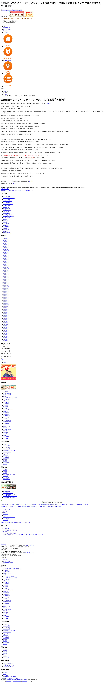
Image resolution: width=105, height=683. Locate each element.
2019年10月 (6, 306)
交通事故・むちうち (8, 491)
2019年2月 (6, 318)
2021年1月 (6, 283)
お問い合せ (6, 515)
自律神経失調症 (7, 429)
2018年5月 (6, 331)
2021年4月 (6, 279)
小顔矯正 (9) (6, 213)
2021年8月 (6, 273)
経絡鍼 (5, 471)
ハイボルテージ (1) (8, 204)
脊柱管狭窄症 (6, 423)
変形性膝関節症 (7, 421)
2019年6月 (6, 312)
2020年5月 (6, 295)
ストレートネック (8, 409)
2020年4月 (6, 297)
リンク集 (5, 520)
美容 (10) (5, 220)
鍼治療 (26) (6, 229)
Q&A (4, 512)
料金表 (5, 30)
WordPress (8, 681)
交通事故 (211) (7, 208)
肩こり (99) (6, 223)
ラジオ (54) (6, 207)
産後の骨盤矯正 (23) (8, 216)
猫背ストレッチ (7, 531)
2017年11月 (6, 340)
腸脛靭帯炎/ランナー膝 (9, 450)
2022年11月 (6, 250)
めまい (5, 424)
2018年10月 (6, 324)
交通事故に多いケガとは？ (10, 530)
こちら (31, 181)
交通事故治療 (6, 27)
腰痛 (4, 435)
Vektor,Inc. (24, 681)
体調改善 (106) (7, 210)
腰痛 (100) (5, 225)
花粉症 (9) (5, 228)
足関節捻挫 (6, 456)
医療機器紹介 (6, 479)
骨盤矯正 (5, 391)
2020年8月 (6, 291)
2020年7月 (6, 292)
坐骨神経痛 (6, 402)
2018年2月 (6, 336)
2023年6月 (6, 240)
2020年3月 (6, 298)
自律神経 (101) (7, 226)
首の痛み (5, 438)
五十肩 (5, 431)
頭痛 (4, 396)
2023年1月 (6, 247)
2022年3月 (6, 262)
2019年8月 (6, 309)
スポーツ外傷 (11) (7, 201)
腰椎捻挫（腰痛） (8, 493)
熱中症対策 (6, 528)
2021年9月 (6, 271)
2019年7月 (6, 310)
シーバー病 (6, 417)
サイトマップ (6, 518)
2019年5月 (6, 313)
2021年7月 (6, 274)
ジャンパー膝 (6, 449)
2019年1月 (6, 319)
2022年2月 (6, 264)
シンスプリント (7, 452)
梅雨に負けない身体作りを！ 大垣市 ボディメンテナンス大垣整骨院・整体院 (23, 534)
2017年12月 (6, 339)
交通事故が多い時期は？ (9, 533)
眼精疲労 (5, 406)
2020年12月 (6, 285)
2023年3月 (6, 244)
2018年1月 (6, 337)
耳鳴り (5, 408)
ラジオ (5, 656)
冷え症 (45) (6, 211)
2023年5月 (6, 241)
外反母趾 (5, 418)
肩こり (5, 434)
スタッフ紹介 (6, 509)
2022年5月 (6, 259)
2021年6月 (6, 276)
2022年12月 (6, 249)
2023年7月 (6, 238)
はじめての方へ (7, 29)
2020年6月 (6, 294)
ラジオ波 (5, 476)
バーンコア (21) (7, 205)
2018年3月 (6, 334)
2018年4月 (6, 333)
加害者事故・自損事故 (9, 497)
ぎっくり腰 (6, 400)
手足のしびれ (6, 426)
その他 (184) (6, 196)
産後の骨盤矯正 (7, 393)
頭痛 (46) (5, 231)
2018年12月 (6, 321)
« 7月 (2, 359)
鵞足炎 (5, 464)
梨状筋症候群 (6, 415)
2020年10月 (6, 288)
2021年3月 (6, 280)
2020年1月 (6, 301)
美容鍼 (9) (5, 222)
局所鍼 (5, 470)
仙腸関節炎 (6, 414)
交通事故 (48, 103)
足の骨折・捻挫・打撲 (9, 494)
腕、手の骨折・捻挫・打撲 (10, 496)
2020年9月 (6, 289)
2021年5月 (6, 277)
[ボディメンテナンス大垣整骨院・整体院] (11, 10)
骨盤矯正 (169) (7, 232)
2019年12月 (6, 303)
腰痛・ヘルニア (7, 394)
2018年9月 (6, 325)
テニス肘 (5, 453)
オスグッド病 (6, 447)
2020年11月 (6, 286)
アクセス (5, 32)
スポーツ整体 (6, 444)
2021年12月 (6, 267)
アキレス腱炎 (6, 446)
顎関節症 (5, 405)
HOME (5, 362)
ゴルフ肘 (5, 455)
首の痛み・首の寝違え (9, 576)
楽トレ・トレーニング (9, 474)
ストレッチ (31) (7, 199)
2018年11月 (6, 322)
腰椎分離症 (6, 412)
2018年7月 (6, 328)
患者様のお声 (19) (7, 214)
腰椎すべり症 (6, 411)
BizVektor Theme (17, 681)
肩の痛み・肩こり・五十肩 (10, 397)
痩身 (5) (5, 219)
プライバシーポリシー (9, 517)
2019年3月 (6, 316)
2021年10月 (6, 270)
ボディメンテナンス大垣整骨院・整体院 (17, 679)
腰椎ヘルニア (6, 432)
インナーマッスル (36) (9, 198)
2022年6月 (6, 258)
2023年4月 (6, 243)
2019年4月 (6, 315)
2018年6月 (6, 330)
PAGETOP (3, 544)
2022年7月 (6, 256)
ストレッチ (6, 477)
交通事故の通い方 (8, 562)
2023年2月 (6, 246)
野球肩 (5, 461)
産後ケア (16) (6, 217)
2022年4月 (6, 261)
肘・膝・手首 (6, 399)
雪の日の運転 (5, 189)
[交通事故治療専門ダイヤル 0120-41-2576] (52, 502)
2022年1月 (6, 265)
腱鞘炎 (5, 428)
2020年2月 (6, 300)
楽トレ (5, 654)
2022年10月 (6, 252)
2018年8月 (6, 327)
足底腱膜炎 (6, 458)
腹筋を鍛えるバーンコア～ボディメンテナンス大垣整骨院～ (17, 190)
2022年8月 (6, 255)
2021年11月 (6, 268)
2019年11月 (6, 304)
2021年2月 (6, 282)
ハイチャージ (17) (7, 202)
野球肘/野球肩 (7, 462)
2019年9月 (6, 307)
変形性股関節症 (7, 420)
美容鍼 (5, 473)
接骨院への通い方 (8, 663)
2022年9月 (6, 253)
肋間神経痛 (6, 403)
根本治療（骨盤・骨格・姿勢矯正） (12, 568)
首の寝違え (6, 437)
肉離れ (5, 459)
